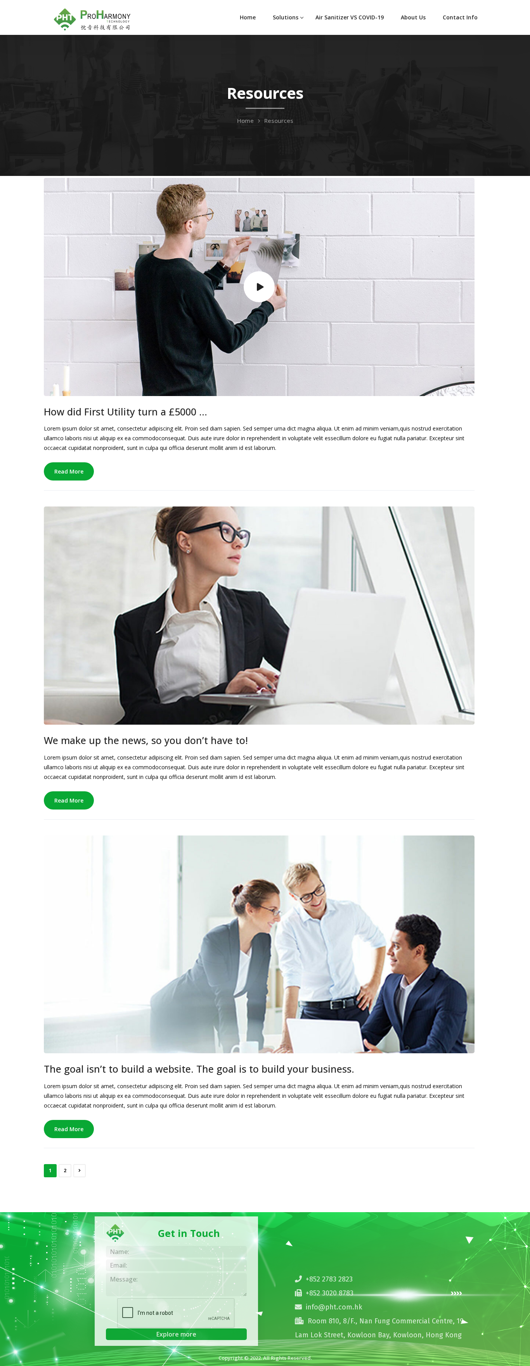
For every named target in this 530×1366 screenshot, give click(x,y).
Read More (68, 471)
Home (248, 17)
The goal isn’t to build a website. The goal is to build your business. (199, 1068)
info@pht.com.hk (334, 1307)
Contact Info (460, 17)
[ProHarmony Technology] (92, 18)
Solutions (285, 17)
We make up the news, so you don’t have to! (146, 740)
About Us (413, 17)
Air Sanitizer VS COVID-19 (349, 17)
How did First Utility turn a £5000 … (125, 411)
